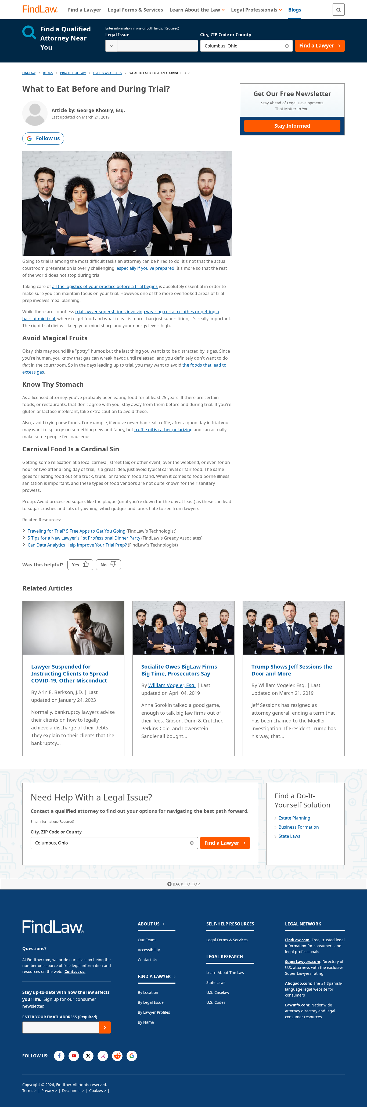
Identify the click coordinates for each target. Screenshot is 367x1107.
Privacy (47, 1090)
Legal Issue (117, 35)
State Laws (289, 836)
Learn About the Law (225, 972)
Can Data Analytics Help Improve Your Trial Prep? (77, 545)
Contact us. (74, 971)
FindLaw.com (297, 939)
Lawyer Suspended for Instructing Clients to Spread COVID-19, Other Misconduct (70, 673)
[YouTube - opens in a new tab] (74, 1056)
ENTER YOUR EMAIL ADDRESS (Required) (59, 1016)
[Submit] (105, 1027)
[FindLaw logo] (42, 9)
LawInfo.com (297, 1005)
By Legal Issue (151, 1002)
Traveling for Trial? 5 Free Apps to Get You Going (76, 531)
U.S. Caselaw (217, 992)
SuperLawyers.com (302, 961)
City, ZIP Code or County (225, 35)
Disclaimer (71, 1090)
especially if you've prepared (145, 268)
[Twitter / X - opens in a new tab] (88, 1056)
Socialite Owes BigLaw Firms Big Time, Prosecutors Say (179, 670)
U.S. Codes (215, 1002)
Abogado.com (298, 983)
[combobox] (151, 46)
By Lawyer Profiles (154, 1012)
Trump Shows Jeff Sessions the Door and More (291, 670)
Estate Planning (294, 818)
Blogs (48, 73)
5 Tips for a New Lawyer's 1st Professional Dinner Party (84, 538)
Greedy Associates (107, 73)
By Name (146, 1022)
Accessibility (149, 949)
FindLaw (28, 73)
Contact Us (147, 959)
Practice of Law (73, 73)
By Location (148, 992)
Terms (27, 1090)
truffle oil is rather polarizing (163, 430)
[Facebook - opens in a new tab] (59, 1056)
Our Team (147, 939)
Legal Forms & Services (227, 939)
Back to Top (186, 884)
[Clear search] (287, 46)
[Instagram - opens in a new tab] (103, 1056)
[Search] (339, 9)
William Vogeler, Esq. (172, 685)
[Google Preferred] (132, 1056)
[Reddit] (117, 1056)
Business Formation (299, 827)
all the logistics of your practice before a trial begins (105, 286)
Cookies (96, 1090)
